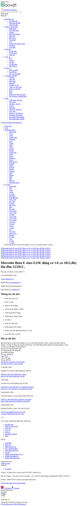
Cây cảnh (12, 111)
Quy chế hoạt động (11, 449)
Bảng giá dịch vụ (10, 447)
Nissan (11, 175)
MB (10, 207)
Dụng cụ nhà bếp (15, 89)
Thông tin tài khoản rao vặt (14, 454)
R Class (11, 203)
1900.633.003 (5, 463)
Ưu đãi (7, 452)
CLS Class (12, 216)
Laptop (11, 32)
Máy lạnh (12, 81)
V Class (11, 194)
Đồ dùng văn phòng (15, 115)
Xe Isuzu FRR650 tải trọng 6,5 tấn (12, 414)
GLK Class (13, 233)
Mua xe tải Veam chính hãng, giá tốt (13, 376)
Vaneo (11, 192)
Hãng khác (12, 132)
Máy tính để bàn (14, 34)
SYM (11, 147)
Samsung (12, 158)
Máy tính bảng (14, 30)
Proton (11, 166)
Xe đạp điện (13, 64)
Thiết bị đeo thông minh (17, 44)
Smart (11, 154)
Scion (11, 156)
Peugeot (11, 171)
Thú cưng (12, 102)
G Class (11, 214)
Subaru (11, 150)
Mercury (12, 181)
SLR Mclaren (13, 198)
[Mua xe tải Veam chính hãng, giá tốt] (13, 374)
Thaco (11, 143)
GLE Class (12, 211)
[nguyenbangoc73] (7, 279)
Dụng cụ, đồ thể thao (16, 113)
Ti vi (10, 42)
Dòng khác (12, 186)
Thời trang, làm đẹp (15, 100)
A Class (11, 228)
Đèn (10, 93)
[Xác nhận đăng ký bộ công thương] (13, 483)
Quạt (10, 91)
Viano (11, 190)
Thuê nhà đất (13, 25)
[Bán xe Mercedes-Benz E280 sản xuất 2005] (16, 399)
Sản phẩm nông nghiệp (16, 119)
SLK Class (12, 199)
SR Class (12, 196)
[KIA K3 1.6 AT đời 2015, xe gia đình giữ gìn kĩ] (17, 387)
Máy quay (12, 38)
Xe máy (11, 61)
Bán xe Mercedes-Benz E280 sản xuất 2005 (15, 401)
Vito (10, 188)
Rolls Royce (13, 162)
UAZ (11, 141)
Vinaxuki (12, 139)
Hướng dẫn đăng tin (11, 456)
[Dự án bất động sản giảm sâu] (11, 122)
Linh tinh (12, 108)
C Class (11, 243)
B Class (11, 224)
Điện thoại (12, 29)
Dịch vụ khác (13, 70)
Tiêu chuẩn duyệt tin (11, 450)
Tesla (11, 145)
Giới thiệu (8, 443)
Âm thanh (12, 40)
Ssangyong (12, 152)
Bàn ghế (12, 83)
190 (10, 230)
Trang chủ (8, 126)
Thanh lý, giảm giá (15, 109)
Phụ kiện (12, 45)
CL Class (12, 222)
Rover (11, 160)
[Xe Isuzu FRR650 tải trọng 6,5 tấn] (13, 412)
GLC (11, 239)
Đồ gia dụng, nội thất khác (18, 96)
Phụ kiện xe (13, 66)
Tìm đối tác (13, 72)
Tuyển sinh (12, 51)
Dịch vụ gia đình (14, 74)
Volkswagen (13, 137)
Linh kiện (12, 47)
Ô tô (10, 59)
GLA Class (13, 213)
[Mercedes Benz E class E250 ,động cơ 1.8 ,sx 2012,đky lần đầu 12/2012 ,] (26, 248)
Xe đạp (11, 62)
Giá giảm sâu (13, 21)
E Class (7, 184)
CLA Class (12, 220)
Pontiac (11, 169)
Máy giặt (12, 79)
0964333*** (16, 290)
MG (10, 179)
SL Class (12, 201)
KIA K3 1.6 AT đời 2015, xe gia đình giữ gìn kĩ (16, 389)
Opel (10, 173)
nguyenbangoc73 (15, 282)
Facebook (8, 469)
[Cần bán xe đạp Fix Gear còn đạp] (13, 362)
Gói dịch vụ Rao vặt (10, 10)
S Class (11, 241)
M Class (12, 209)
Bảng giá (8, 445)
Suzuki (11, 149)
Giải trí (11, 106)
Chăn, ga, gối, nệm (15, 87)
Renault (11, 164)
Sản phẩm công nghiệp (16, 117)
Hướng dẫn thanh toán (12, 458)
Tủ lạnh (11, 77)
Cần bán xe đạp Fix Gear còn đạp (12, 364)
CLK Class (13, 218)
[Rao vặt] (9, 7)
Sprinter (11, 235)
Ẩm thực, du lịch (14, 104)
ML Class (12, 205)
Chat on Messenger (19, 504)
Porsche (11, 167)
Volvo (11, 135)
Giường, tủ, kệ (14, 85)
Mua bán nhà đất (14, 23)
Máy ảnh (12, 36)
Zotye (11, 134)
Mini (10, 177)
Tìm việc (12, 55)
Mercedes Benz (10, 130)
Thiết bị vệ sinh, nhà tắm (17, 94)
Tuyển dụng (13, 53)
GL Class (12, 231)
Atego (11, 226)
